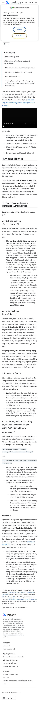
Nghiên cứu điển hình (9, 663)
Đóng (19, 30)
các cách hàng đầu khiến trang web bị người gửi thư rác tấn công (18, 102)
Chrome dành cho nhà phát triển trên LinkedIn (17, 680)
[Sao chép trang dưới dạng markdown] (5, 44)
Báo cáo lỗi (6, 646)
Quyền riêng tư (15, 693)
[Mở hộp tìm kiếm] (26, 2)
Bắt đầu (19, 36)
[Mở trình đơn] (3, 2)
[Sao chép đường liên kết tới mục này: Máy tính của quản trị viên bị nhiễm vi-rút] (20, 224)
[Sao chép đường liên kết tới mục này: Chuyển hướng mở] (16, 432)
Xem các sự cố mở (9, 649)
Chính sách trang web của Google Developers (22, 599)
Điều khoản (5, 693)
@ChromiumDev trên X (10, 674)
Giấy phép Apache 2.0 (8, 597)
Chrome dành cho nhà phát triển (13, 657)
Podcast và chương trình (10, 666)
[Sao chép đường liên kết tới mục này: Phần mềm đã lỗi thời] (22, 373)
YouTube (5, 677)
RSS (4, 684)
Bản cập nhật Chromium (10, 660)
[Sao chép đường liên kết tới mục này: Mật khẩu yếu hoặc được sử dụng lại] (18, 314)
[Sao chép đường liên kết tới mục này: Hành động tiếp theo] (25, 159)
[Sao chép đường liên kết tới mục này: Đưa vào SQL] (13, 515)
